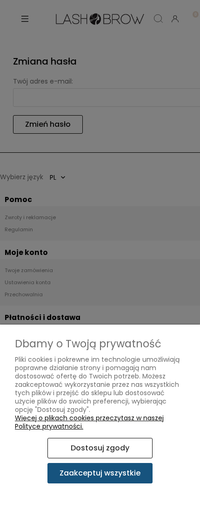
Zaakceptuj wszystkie (100, 473)
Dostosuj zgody (100, 448)
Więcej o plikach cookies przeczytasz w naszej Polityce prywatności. (89, 422)
